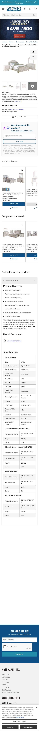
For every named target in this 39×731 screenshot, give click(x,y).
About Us (5, 687)
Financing (6, 682)
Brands (4, 680)
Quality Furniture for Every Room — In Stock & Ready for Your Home (19, 3)
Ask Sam (19, 141)
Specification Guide (14, 341)
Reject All (10, 727)
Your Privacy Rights (19, 721)
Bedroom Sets (20, 42)
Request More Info (21, 117)
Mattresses (6, 677)
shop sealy (19, 36)
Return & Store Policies (10, 692)
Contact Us (6, 690)
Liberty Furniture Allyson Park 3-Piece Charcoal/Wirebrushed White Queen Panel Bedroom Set (12, 194)
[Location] (24, 9)
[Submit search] (34, 15)
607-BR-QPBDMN (12, 111)
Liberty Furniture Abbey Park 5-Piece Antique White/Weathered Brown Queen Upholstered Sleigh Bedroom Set (13, 246)
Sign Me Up (19, 654)
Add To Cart (14, 204)
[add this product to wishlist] (33, 57)
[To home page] (14, 9)
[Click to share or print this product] (33, 52)
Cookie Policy (19, 717)
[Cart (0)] (35, 9)
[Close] (36, 707)
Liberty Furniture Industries (16, 109)
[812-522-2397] (30, 9)
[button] (3, 9)
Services (5, 685)
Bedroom (11, 42)
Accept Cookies (28, 727)
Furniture (4, 42)
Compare (14, 208)
